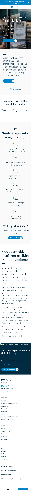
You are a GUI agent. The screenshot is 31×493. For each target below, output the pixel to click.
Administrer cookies (6, 466)
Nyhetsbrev (4, 436)
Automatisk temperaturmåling (9, 403)
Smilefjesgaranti (5, 431)
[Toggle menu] (8, 489)
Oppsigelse (4, 456)
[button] (29, 112)
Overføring (4, 459)
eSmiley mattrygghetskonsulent (9, 416)
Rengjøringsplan (5, 411)
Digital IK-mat (5, 401)
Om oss (3, 428)
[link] (15, 7)
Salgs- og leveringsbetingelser (9, 470)
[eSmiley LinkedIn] (2, 391)
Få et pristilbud (9, 40)
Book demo (4, 453)
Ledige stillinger (5, 439)
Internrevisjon (5, 408)
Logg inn (3, 451)
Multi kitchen (4, 414)
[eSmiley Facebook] (4, 391)
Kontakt (3, 448)
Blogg (2, 434)
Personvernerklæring (6, 474)
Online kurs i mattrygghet (8, 419)
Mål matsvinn (4, 406)
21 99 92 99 (15, 231)
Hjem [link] (4, 489)
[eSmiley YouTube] (7, 392)
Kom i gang (23, 489)
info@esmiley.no (5, 385)
